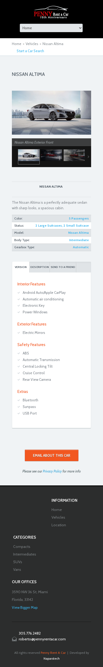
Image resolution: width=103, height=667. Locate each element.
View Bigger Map (25, 607)
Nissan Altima (78, 233)
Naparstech (52, 658)
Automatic (81, 247)
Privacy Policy (52, 471)
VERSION (21, 267)
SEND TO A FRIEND (63, 267)
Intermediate (79, 240)
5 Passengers (79, 218)
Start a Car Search (30, 51)
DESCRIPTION (39, 267)
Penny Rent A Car (53, 653)
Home (16, 44)
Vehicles (32, 44)
